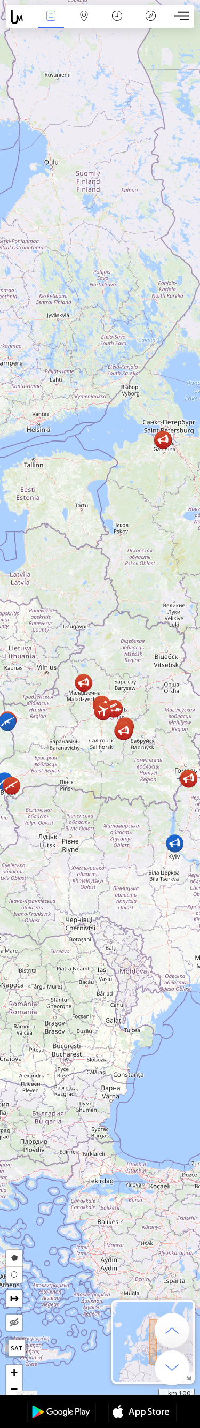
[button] (123, 730)
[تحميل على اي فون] (142, 1413)
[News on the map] (20, 16)
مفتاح (150, 23)
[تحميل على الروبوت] (61, 1413)
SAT (17, 1348)
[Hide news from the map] (14, 1323)
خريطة (84, 23)
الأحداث (51, 23)
